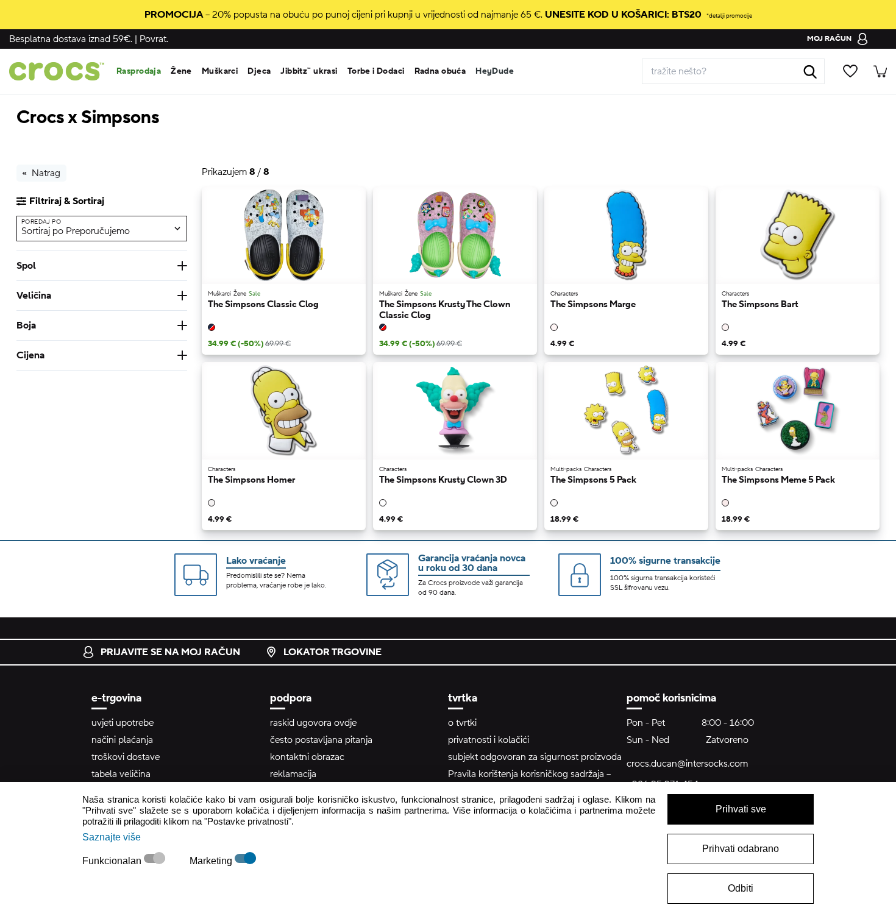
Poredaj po (41, 221)
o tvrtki (462, 723)
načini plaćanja (122, 740)
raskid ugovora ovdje (313, 723)
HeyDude (494, 71)
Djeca (259, 71)
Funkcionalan (113, 861)
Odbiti (740, 888)
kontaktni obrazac (307, 757)
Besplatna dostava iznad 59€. (70, 39)
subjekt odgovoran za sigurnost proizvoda (535, 757)
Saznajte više (111, 837)
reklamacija (293, 774)
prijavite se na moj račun (170, 652)
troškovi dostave (125, 757)
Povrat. (154, 39)
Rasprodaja (138, 71)
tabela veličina (121, 774)
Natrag (46, 173)
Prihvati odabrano (740, 848)
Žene (181, 71)
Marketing (212, 861)
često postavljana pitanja (321, 740)
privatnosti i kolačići (488, 740)
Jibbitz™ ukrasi (308, 71)
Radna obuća (440, 71)
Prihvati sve (741, 809)
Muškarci (220, 71)
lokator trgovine (332, 652)
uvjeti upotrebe (122, 723)
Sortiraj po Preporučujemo (75, 231)
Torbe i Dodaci (376, 71)
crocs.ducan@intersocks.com (687, 764)
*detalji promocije (729, 16)
